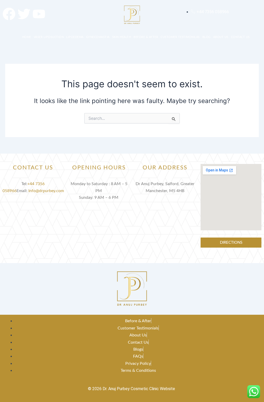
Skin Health (121, 37)
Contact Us (240, 37)
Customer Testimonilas (180, 37)
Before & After (146, 37)
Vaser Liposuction (49, 37)
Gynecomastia (98, 37)
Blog (206, 37)
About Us (220, 37)
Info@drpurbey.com (46, 191)
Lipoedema (75, 37)
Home (26, 37)
